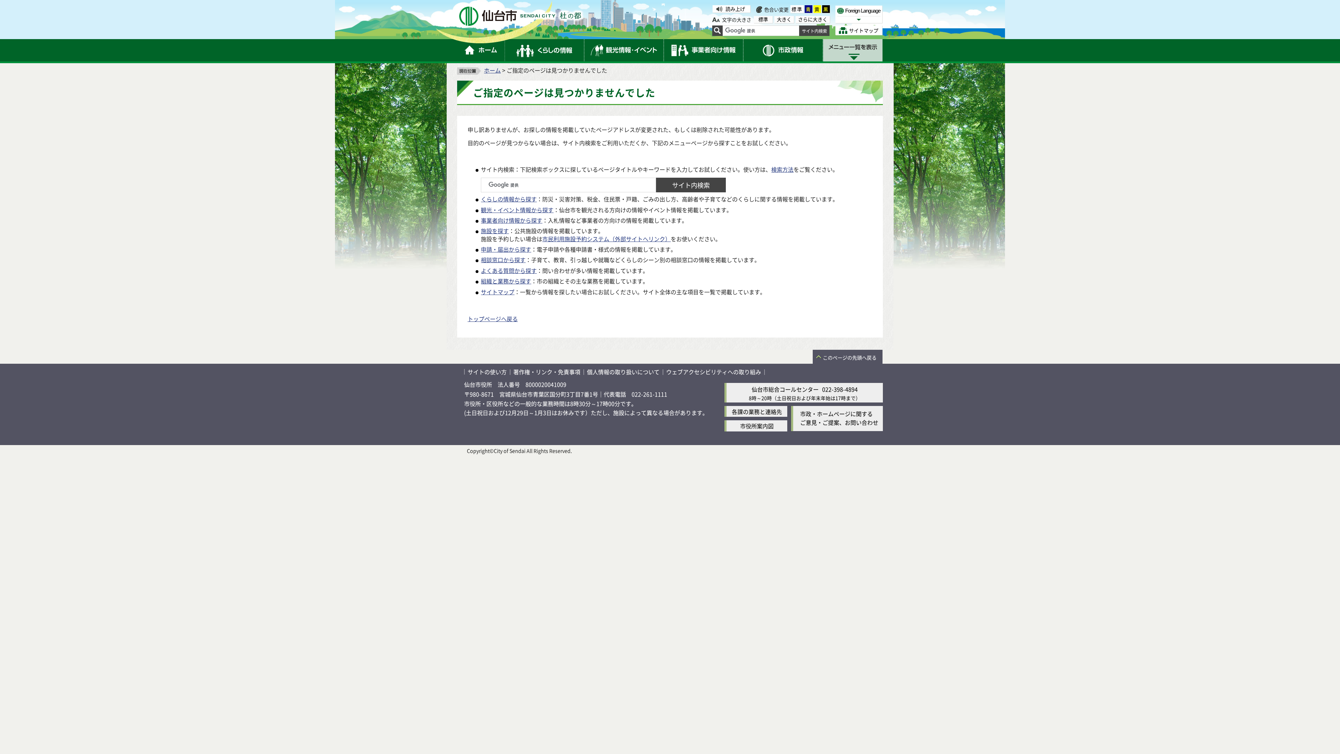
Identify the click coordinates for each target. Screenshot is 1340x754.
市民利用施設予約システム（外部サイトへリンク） (606, 239)
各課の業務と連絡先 (757, 411)
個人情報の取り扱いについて (623, 372)
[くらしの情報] (545, 50)
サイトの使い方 (487, 372)
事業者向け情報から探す (511, 220)
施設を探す (495, 231)
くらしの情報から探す (509, 199)
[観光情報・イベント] (624, 50)
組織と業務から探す (506, 281)
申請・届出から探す (506, 249)
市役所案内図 (757, 426)
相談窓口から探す (503, 260)
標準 (797, 9)
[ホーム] (481, 50)
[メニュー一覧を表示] (853, 50)
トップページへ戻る (493, 319)
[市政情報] (783, 50)
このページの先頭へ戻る (850, 357)
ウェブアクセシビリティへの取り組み (713, 372)
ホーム (492, 70)
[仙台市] (520, 16)
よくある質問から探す (509, 270)
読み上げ (735, 8)
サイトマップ (497, 292)
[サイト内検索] (717, 30)
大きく (784, 19)
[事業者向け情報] (704, 50)
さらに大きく (812, 19)
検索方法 (782, 169)
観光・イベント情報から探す (517, 210)
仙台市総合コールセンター (785, 389)
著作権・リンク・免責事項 (546, 372)
